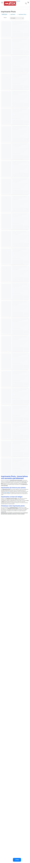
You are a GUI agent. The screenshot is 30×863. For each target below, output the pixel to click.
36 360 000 (18, 1)
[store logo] (10, 3)
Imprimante (12, 14)
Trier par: (5, 17)
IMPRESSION (4, 14)
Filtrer (17, 859)
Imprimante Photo (22, 14)
